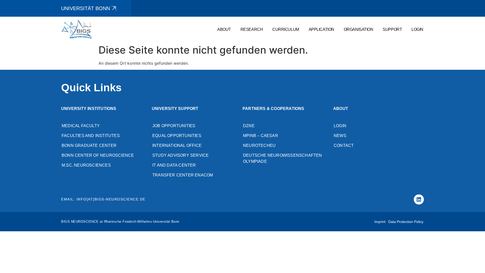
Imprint (379, 222)
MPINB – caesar (260, 135)
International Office (177, 145)
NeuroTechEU (259, 145)
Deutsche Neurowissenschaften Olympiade (282, 158)
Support (392, 29)
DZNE (249, 126)
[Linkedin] (419, 199)
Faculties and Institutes (91, 135)
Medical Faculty (81, 126)
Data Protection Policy (405, 222)
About (224, 29)
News (340, 135)
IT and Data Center (174, 165)
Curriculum (285, 29)
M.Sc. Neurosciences (86, 165)
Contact (344, 145)
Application (321, 29)
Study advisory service (180, 155)
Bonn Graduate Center (89, 145)
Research (251, 29)
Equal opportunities (176, 135)
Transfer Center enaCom (182, 175)
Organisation (358, 29)
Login (417, 29)
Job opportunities (173, 126)
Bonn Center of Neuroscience (98, 155)
